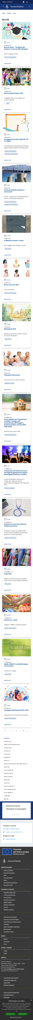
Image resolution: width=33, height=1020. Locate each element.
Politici (5, 880)
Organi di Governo (8, 870)
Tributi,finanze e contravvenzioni (12, 922)
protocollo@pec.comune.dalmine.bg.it (14, 969)
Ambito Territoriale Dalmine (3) (12, 744)
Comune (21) (7, 751)
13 (23, 731)
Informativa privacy (9, 995)
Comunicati (7, 941)
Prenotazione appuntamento (11, 978)
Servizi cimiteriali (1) (9, 786)
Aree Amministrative (9, 873)
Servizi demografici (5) (9, 789)
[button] (16, 1017)
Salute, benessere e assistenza (12, 927)
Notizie (8, 235)
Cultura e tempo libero (9, 895)
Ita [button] (26, 2)
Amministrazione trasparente (11, 992)
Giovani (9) (6, 767)
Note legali (6, 997)
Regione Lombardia (7, 2)
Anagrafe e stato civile (9, 892)
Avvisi (8, 42)
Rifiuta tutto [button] (22, 1014)
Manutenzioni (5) (8, 773)
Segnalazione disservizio (10, 980)
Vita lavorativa (7, 897)
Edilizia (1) (6, 760)
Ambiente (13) (7, 741)
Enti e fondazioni (8, 878)
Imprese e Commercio (9, 900)
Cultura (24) (7, 754)
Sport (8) (6, 799)
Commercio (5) (7, 748)
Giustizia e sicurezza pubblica (11, 919)
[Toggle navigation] (3, 6)
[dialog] (16, 1009)
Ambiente (6, 924)
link (16, 1010)
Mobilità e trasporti (9, 909)
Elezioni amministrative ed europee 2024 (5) (15, 764)
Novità (9, 13)
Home (3, 13)
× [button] (31, 1000)
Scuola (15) (7, 783)
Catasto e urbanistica (9, 905)
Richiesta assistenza (9, 985)
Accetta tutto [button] (10, 1014)
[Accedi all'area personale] (23, 2)
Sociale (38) (7, 796)
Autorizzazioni (7, 929)
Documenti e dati (8, 885)
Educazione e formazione (10, 917)
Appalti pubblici (8, 902)
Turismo (6, 907)
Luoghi (5, 951)
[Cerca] (30, 7)
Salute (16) (7, 780)
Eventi (5, 953)
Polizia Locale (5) (8, 776)
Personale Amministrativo (10, 883)
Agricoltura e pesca (9, 932)
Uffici (5, 875)
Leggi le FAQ (7, 983)
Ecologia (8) (7, 757)
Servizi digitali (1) (8, 792)
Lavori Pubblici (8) (8, 770)
